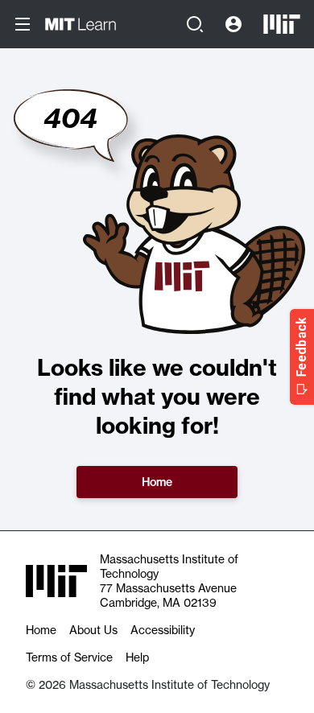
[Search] (195, 24)
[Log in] (233, 24)
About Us (93, 630)
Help (137, 657)
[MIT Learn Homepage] (80, 24)
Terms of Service (69, 657)
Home (157, 482)
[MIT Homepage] (281, 24)
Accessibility (162, 630)
